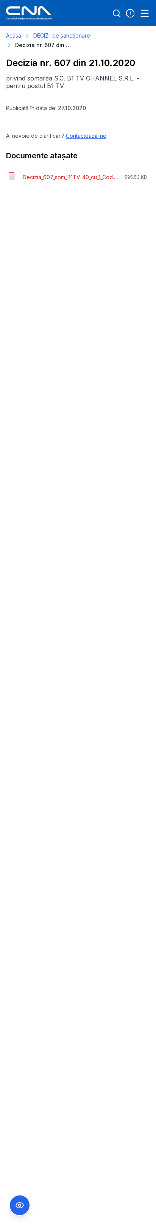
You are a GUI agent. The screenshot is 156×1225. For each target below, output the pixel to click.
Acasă (13, 35)
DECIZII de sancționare (61, 35)
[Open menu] (144, 13)
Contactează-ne (86, 135)
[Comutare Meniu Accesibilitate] (19, 1205)
